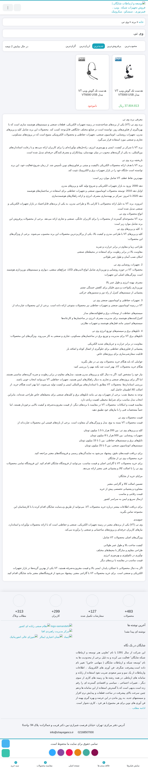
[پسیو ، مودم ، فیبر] (6, 753)
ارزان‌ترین (84, 46)
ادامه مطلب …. (136, 708)
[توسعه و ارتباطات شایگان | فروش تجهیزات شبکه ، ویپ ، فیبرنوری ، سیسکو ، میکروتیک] (125, 7)
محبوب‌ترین (131, 46)
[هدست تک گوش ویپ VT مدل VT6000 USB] (92, 71)
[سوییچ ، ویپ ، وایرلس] (6, 744)
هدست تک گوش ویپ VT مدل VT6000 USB (92, 92)
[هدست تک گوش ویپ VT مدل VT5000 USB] (129, 71)
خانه (141, 21)
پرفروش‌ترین (114, 46)
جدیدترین (98, 46)
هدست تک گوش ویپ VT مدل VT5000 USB (129, 92)
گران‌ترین (71, 46)
